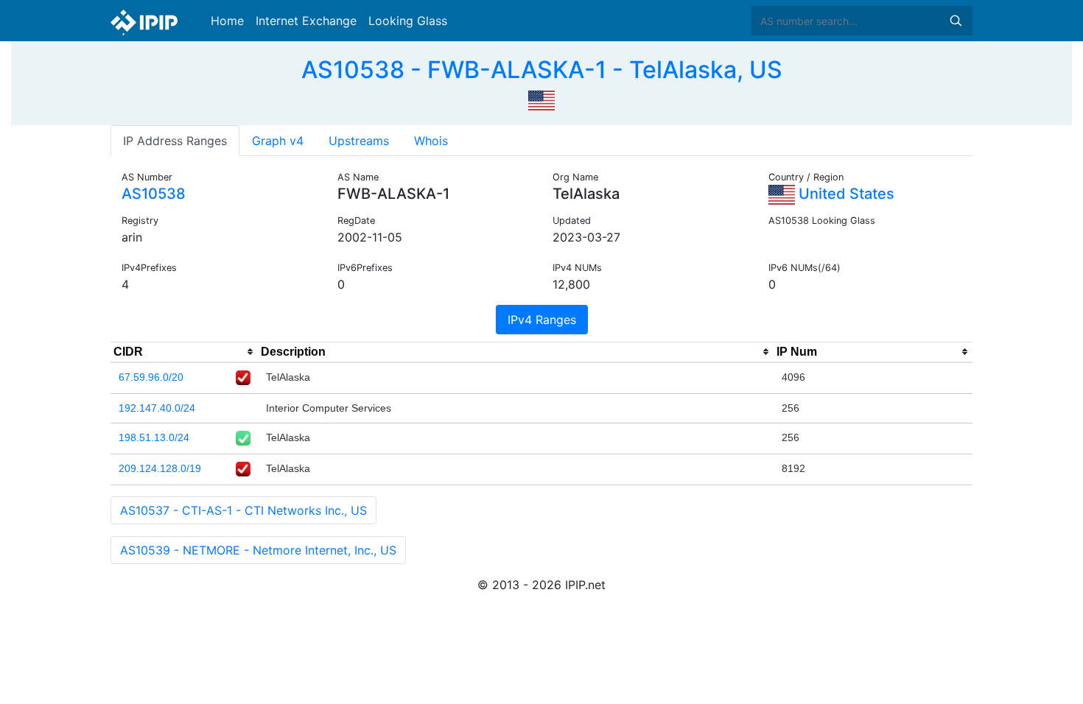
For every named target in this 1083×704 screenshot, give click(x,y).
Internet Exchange (306, 20)
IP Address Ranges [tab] (175, 140)
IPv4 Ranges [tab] (542, 319)
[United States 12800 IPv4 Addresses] (541, 98)
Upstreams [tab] (359, 140)
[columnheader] (184, 352)
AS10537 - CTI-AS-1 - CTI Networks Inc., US (243, 510)
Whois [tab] (431, 140)
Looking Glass (407, 20)
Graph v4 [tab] (278, 140)
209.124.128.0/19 (160, 468)
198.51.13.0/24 (154, 437)
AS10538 (154, 194)
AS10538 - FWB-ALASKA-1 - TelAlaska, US (541, 69)
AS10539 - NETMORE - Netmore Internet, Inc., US (258, 550)
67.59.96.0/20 (151, 377)
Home (227, 20)
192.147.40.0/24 (157, 408)
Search (955, 21)
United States (844, 194)
